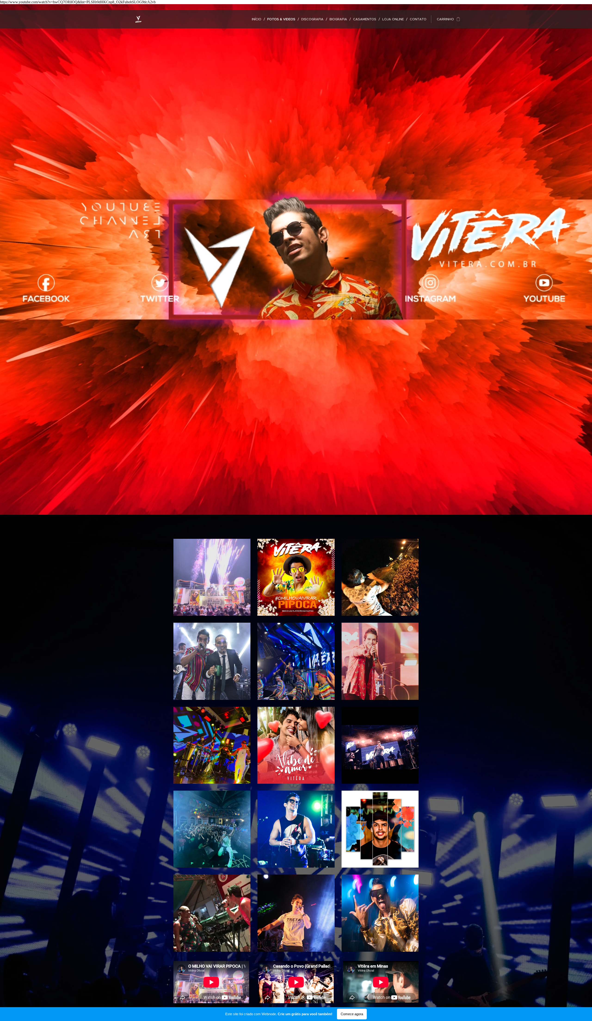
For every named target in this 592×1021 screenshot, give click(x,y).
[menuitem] (258, 19)
